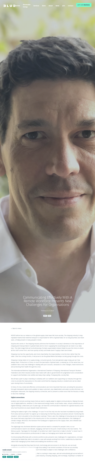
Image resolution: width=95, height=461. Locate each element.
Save (4, 456)
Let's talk (83, 5)
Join (63, 6)
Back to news (17, 328)
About (51, 6)
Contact (70, 6)
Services (36, 6)
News (57, 6)
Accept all (10, 456)
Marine (17, 6)
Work (44, 6)
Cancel (16, 456)
